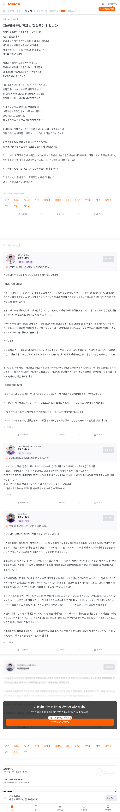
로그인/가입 (112, 4)
